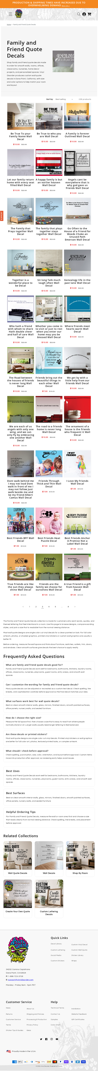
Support (2, 216)
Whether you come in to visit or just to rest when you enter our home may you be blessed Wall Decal (49, 332)
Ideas (29, 1030)
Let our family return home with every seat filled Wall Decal (20, 182)
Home (9, 24)
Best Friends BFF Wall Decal (20, 539)
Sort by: (49, 99)
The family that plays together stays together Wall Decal (49, 231)
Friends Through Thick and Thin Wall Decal (49, 483)
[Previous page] (23, 606)
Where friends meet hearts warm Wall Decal (77, 329)
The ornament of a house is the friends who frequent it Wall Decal (77, 430)
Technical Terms (57, 1008)
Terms (8, 1025)
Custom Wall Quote (79, 950)
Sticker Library (77, 955)
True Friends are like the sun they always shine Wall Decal (20, 587)
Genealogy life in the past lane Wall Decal (77, 281)
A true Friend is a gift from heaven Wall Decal (77, 587)
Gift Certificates (77, 1019)
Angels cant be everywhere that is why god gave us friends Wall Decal (77, 183)
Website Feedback (79, 1014)
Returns (9, 1014)
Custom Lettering (58, 950)
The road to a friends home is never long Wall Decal (49, 429)
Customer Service (13, 1019)
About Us (30, 1009)
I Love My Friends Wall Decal (77, 482)
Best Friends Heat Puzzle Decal (49, 539)
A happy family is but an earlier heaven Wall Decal (49, 182)
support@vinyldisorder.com (20, 980)
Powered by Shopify (56, 1066)
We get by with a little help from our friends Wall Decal (77, 380)
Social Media (56, 955)
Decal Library (56, 944)
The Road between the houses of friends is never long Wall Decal (20, 382)
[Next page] (74, 606)
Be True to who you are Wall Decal (49, 135)
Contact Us (55, 1014)
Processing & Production (37, 1019)
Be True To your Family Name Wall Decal (20, 136)
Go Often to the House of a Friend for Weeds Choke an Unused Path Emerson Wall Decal (77, 234)
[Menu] (10, 14)
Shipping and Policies (35, 1014)
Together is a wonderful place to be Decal (20, 283)
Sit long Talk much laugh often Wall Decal (48, 283)
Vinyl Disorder (45, 1066)
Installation (76, 1009)
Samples (54, 1019)
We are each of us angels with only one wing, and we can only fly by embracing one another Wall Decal (20, 433)
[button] (79, 14)
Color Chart (55, 1025)
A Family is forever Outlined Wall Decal (77, 135)
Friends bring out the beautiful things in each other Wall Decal (49, 382)
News (8, 1008)
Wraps (74, 961)
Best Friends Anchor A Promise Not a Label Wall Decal (77, 541)
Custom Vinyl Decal (79, 944)
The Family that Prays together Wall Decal (20, 231)
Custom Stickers (57, 961)
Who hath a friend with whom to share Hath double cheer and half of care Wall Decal (21, 332)
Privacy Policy (32, 1025)
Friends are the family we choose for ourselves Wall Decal (49, 587)
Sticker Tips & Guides (14, 1030)
